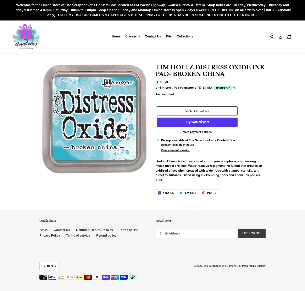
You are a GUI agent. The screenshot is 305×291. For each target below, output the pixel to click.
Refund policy (106, 235)
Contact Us (62, 230)
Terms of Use (128, 230)
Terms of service (78, 235)
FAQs (43, 230)
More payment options (197, 131)
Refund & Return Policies (94, 230)
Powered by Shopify (254, 266)
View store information (175, 150)
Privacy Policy (49, 235)
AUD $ (48, 266)
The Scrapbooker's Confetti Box (222, 266)
